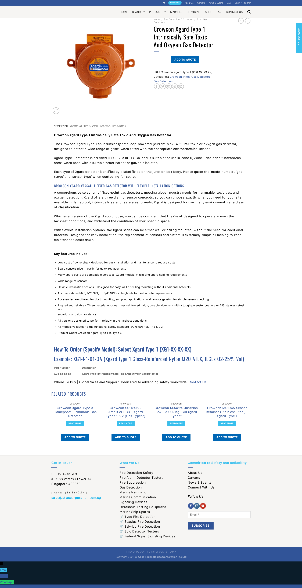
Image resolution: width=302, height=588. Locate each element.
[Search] (249, 12)
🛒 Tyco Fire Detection (138, 517)
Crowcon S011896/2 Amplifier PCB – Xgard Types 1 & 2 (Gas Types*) (125, 412)
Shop (208, 12)
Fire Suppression (133, 482)
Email (3, 570)
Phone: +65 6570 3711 (69, 493)
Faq (219, 12)
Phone (4, 576)
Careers (201, 2)
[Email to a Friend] (169, 86)
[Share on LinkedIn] (181, 86)
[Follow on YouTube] (203, 506)
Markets (176, 12)
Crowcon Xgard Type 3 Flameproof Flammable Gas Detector (74, 412)
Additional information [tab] (84, 126)
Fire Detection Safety (136, 473)
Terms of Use (155, 551)
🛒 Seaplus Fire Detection (140, 521)
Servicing (193, 12)
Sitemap (171, 551)
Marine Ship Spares (135, 512)
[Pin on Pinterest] (175, 86)
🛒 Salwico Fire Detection (140, 526)
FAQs (229, 2)
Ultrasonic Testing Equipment (143, 507)
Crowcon (188, 19)
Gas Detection (172, 19)
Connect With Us (201, 487)
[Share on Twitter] (163, 86)
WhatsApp (7, 582)
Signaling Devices (133, 502)
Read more (75, 423)
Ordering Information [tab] (113, 126)
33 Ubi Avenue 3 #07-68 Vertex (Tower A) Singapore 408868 (71, 479)
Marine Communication (138, 497)
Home (123, 12)
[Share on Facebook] (157, 86)
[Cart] (164, 3)
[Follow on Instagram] (197, 506)
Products (156, 12)
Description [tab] (61, 126)
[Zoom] (56, 110)
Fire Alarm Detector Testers (141, 477)
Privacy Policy (135, 551)
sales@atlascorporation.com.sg (76, 497)
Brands (137, 12)
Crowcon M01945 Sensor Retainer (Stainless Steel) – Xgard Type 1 (227, 412)
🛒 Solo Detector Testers (139, 531)
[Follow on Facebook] (191, 506)
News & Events (216, 2)
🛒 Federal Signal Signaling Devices (147, 536)
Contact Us (234, 12)
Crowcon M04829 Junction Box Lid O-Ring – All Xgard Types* (176, 412)
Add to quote (185, 59)
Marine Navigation (134, 492)
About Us (189, 2)
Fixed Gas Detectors (196, 76)
